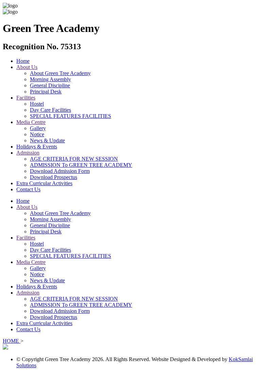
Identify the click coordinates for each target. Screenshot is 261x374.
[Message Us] (5, 348)
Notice (37, 134)
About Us (26, 67)
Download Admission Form (60, 171)
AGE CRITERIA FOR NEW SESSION (74, 159)
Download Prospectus (53, 177)
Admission (27, 153)
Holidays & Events (36, 146)
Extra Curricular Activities (44, 183)
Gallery (38, 128)
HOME (11, 341)
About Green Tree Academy (60, 73)
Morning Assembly (50, 79)
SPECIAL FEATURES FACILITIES (70, 116)
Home (23, 61)
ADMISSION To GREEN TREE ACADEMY (81, 165)
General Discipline (50, 85)
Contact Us (28, 189)
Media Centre (31, 122)
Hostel (37, 104)
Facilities (25, 98)
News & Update (47, 140)
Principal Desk (46, 91)
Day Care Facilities (50, 110)
